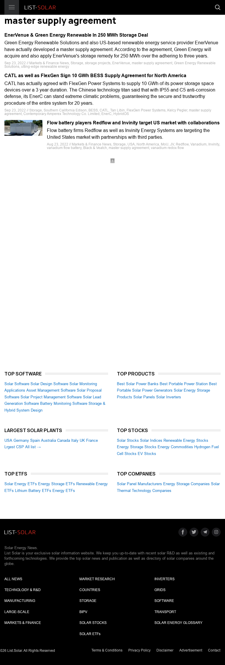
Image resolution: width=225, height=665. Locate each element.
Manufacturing (19, 601)
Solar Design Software (49, 384)
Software (164, 601)
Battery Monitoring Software (63, 403)
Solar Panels (144, 397)
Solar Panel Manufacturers (139, 484)
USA (8, 440)
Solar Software (16, 384)
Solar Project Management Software (51, 397)
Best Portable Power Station (184, 384)
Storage (87, 601)
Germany (21, 440)
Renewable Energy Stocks (185, 440)
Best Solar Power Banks (137, 384)
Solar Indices (151, 440)
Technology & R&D (22, 590)
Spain (35, 440)
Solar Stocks (128, 440)
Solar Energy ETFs (20, 484)
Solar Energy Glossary (178, 623)
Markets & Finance (22, 623)
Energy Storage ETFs (56, 484)
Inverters (164, 579)
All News (13, 579)
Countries (89, 590)
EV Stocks (147, 453)
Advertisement (190, 650)
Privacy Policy (139, 650)
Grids (160, 590)
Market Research (97, 579)
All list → (33, 447)
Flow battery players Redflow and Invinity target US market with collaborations (133, 122)
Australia (48, 440)
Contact (214, 650)
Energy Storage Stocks (136, 447)
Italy (75, 440)
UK (82, 440)
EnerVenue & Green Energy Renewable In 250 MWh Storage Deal (76, 35)
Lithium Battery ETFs (33, 490)
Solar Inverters (168, 397)
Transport (165, 612)
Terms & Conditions (106, 650)
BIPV (83, 612)
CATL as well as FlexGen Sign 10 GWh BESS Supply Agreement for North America (95, 75)
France (92, 440)
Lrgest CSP (14, 447)
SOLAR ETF (89, 634)
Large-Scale (16, 612)
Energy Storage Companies (186, 484)
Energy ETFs (63, 490)
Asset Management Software (51, 390)
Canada (63, 440)
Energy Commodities (175, 447)
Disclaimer (164, 650)
